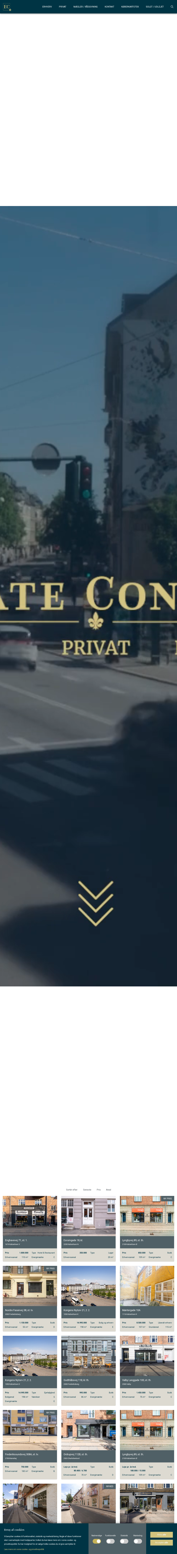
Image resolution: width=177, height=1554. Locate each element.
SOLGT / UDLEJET (155, 6)
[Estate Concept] (6, 6)
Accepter (161, 1542)
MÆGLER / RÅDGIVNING (85, 6)
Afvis (161, 1534)
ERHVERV (47, 6)
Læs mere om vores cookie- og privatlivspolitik (24, 1549)
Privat (62, 6)
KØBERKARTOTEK (130, 6)
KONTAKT (109, 6)
